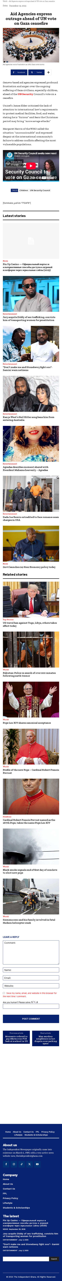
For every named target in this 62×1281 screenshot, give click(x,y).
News (5, 261)
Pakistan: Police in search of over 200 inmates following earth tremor (29, 674)
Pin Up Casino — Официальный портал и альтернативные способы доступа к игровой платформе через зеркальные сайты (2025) (27, 267)
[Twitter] (29, 1164)
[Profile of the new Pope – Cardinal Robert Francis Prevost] (31, 747)
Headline (7, 817)
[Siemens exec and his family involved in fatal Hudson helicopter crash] (31, 897)
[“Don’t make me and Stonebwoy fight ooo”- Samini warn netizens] (31, 344)
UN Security (25, 94)
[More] (48, 72)
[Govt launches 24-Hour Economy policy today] (31, 544)
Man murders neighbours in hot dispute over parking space (45, 1040)
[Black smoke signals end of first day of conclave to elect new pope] (31, 847)
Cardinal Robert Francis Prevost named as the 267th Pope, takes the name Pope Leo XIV (29, 821)
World (5, 1)
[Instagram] (14, 1164)
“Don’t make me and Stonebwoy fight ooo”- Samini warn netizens (27, 368)
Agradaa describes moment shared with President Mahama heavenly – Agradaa (25, 468)
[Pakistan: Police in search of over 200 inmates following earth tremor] (31, 650)
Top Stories (8, 620)
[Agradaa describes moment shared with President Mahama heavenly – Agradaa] (31, 444)
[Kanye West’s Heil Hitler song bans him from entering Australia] (31, 394)
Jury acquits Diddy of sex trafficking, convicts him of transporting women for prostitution (29, 318)
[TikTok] (21, 1164)
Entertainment (10, 314)
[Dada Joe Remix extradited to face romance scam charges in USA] (31, 494)
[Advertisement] (31, 1087)
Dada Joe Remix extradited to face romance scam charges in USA (31, 518)
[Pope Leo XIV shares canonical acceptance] (31, 700)
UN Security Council (40, 190)
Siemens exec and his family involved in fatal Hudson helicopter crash (29, 921)
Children (23, 190)
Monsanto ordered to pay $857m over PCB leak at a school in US (16, 1038)
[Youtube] (37, 1164)
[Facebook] (6, 1164)
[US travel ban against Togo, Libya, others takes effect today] (31, 600)
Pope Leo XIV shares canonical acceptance (27, 722)
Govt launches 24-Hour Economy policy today (29, 567)
